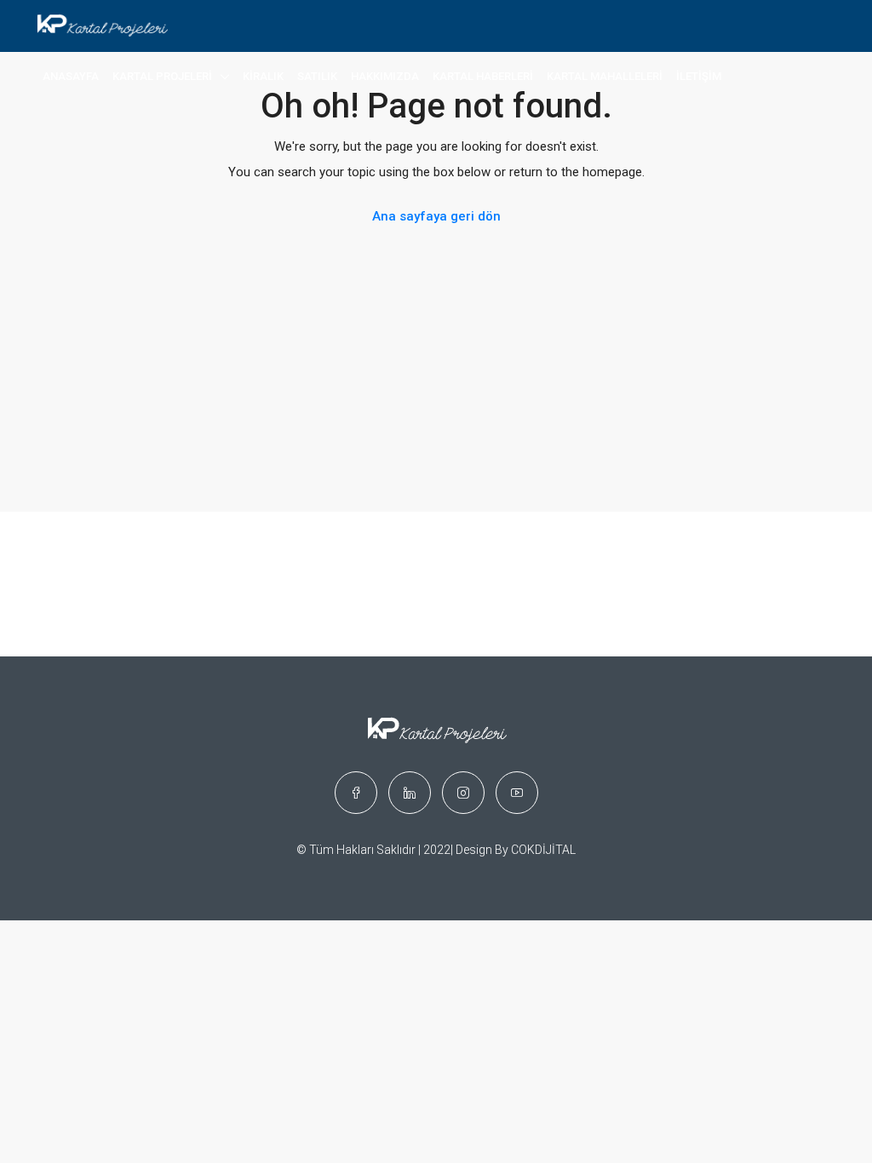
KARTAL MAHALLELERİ (605, 76)
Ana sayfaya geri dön (436, 216)
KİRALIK (263, 76)
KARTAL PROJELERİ (162, 76)
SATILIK (317, 76)
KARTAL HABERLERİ (483, 76)
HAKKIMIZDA (385, 76)
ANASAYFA (71, 76)
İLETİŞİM (698, 76)
